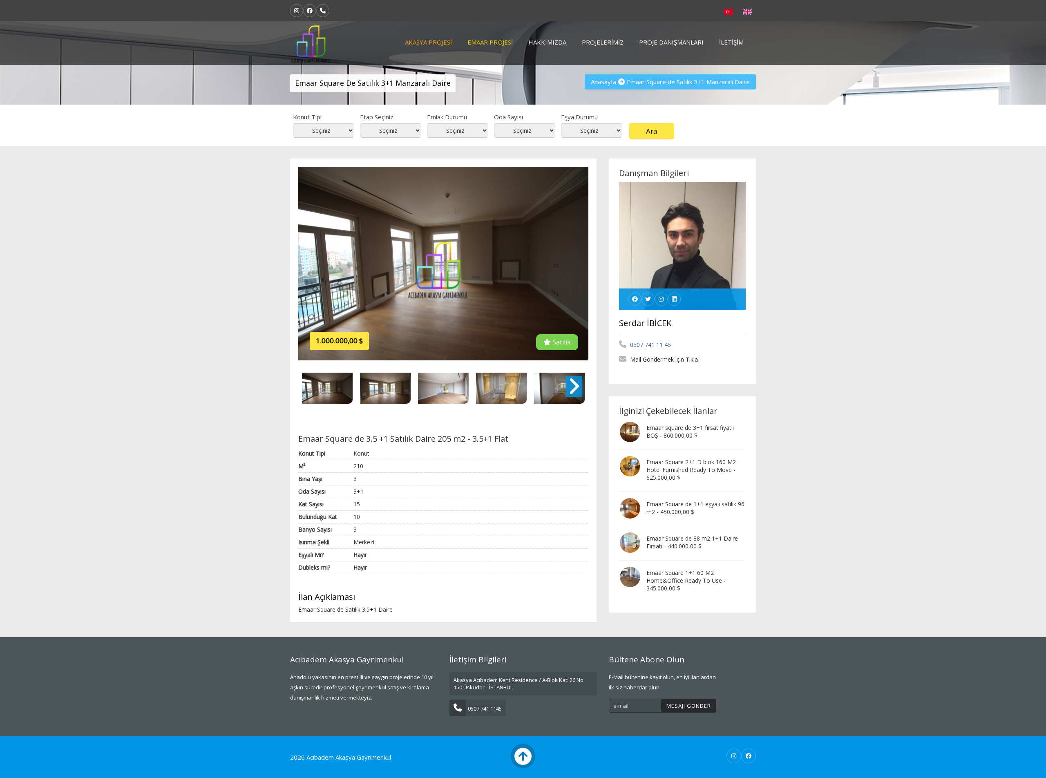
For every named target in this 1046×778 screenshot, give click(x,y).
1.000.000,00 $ (339, 340)
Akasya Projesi (428, 42)
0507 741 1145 (485, 708)
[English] (747, 11)
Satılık (561, 342)
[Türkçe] (728, 11)
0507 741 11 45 (649, 345)
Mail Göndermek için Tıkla (663, 359)
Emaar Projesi (490, 42)
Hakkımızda (547, 42)
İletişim (731, 42)
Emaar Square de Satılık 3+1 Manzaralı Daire (688, 82)
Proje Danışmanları (671, 42)
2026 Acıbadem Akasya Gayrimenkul (340, 757)
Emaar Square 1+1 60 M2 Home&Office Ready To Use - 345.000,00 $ (686, 580)
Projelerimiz (603, 42)
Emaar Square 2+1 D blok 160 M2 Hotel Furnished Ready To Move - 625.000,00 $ (691, 469)
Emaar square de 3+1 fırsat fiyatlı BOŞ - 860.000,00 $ (690, 431)
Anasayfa (603, 82)
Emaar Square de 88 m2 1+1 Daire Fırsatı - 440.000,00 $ (692, 542)
